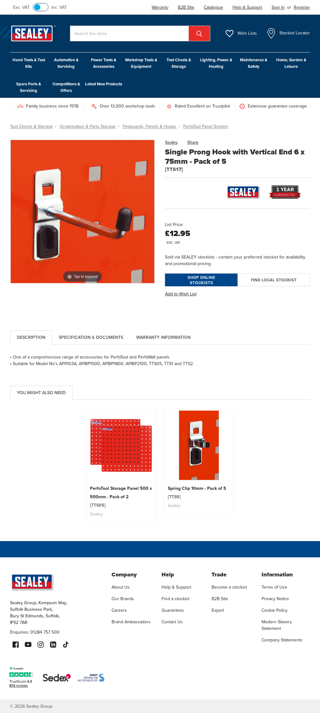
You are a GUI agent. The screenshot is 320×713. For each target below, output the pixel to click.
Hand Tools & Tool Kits (28, 63)
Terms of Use (274, 587)
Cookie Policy (275, 610)
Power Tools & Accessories (103, 63)
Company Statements (282, 640)
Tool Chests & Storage (179, 63)
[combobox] (140, 33)
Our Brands (123, 598)
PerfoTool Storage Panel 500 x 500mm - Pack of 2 (121, 497)
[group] (121, 467)
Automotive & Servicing (66, 63)
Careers (119, 610)
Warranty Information (163, 337)
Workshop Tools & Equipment (141, 63)
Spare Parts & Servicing (28, 87)
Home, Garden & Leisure (291, 63)
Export (218, 610)
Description (31, 337)
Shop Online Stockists (201, 280)
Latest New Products (103, 84)
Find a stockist (175, 598)
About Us (121, 587)
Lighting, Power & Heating (216, 63)
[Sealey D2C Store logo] (56, 581)
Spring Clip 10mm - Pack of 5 (197, 492)
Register (302, 7)
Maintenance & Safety (253, 63)
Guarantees (173, 610)
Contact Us (172, 622)
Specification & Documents (91, 337)
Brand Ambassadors (131, 622)
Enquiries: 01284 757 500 (35, 632)
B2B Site (220, 598)
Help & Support (176, 587)
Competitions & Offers (66, 87)
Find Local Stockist (274, 280)
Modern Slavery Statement (277, 625)
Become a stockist (229, 587)
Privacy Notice (275, 598)
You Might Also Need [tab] (41, 392)
